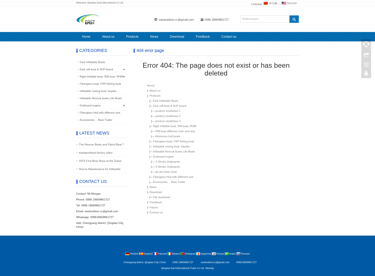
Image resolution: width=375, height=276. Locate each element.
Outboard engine (163, 156)
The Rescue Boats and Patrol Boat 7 (101, 144)
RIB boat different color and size (175, 131)
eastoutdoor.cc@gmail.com (176, 19)
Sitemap (209, 268)
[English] (289, 4)
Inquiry (154, 207)
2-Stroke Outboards (167, 161)
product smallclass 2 (168, 116)
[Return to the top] (366, 75)
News (154, 36)
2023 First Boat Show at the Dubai (100, 160)
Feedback (203, 36)
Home (86, 36)
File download (161, 197)
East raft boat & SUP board (169, 105)
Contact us (228, 36)
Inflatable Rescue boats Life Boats (174, 151)
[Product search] (294, 19)
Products (132, 36)
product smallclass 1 (168, 110)
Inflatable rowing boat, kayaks (171, 146)
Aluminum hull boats (167, 136)
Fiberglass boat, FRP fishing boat (173, 141)
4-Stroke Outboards (167, 166)
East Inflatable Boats (165, 100)
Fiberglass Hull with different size (173, 176)
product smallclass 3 (168, 121)
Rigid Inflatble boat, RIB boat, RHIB (174, 126)
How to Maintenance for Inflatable (100, 169)
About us (108, 36)
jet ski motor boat (166, 171)
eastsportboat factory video (95, 152)
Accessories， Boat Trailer (169, 181)
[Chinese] (270, 4)
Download (177, 36)
